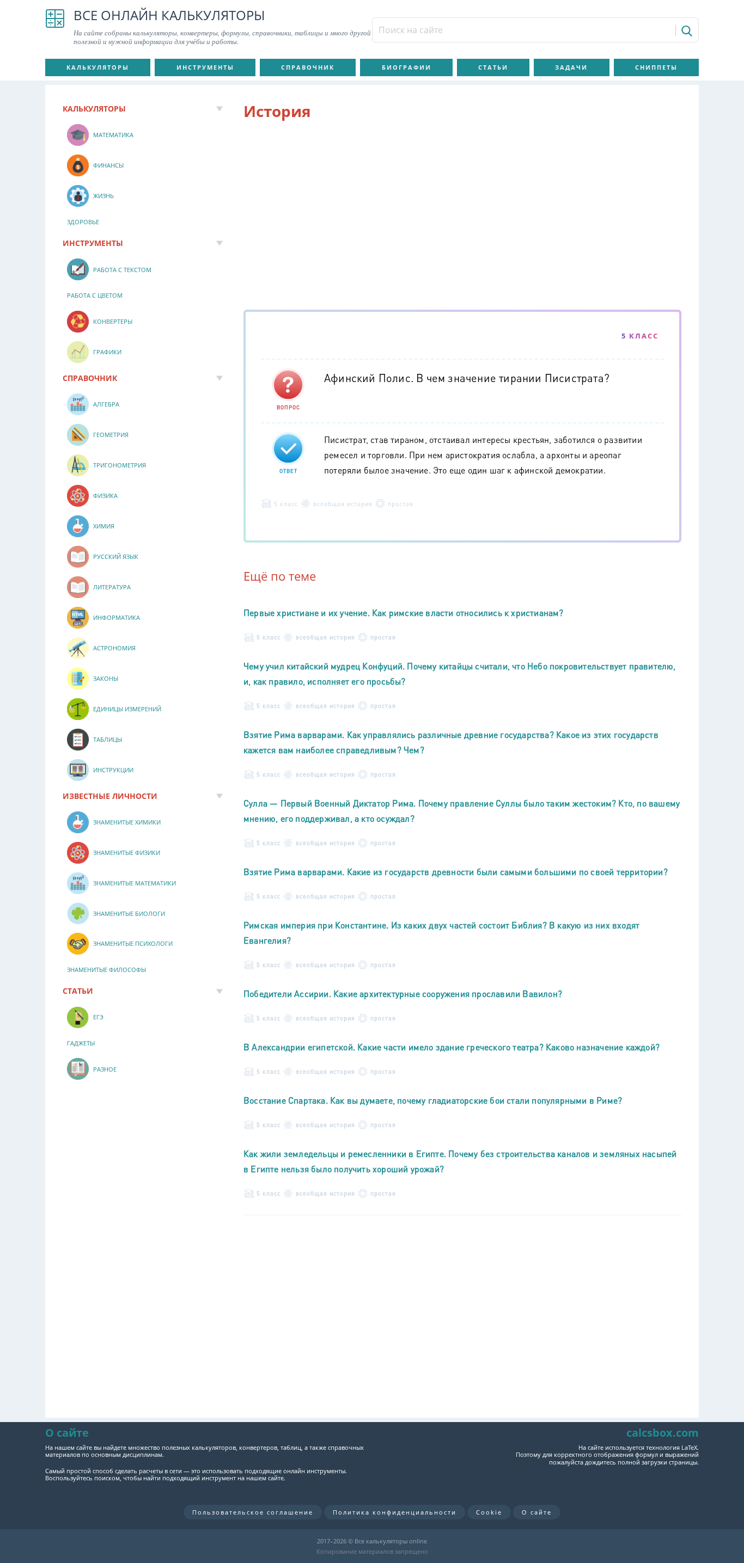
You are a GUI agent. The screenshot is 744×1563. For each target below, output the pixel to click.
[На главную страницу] (55, 27)
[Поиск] (686, 30)
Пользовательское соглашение (252, 1512)
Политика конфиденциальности (394, 1512)
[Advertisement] (462, 217)
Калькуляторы (97, 67)
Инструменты (205, 67)
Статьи (493, 67)
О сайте (537, 1512)
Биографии (406, 67)
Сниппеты (656, 67)
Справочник (307, 67)
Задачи (571, 67)
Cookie (489, 1512)
